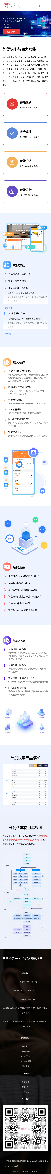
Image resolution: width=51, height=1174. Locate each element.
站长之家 (26, 1026)
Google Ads (25, 1051)
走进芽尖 (25, 1082)
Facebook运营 (25, 1061)
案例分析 (25, 1087)
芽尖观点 (25, 1092)
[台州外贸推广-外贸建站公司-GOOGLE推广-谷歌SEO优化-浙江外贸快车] (13, 5)
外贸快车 (25, 1046)
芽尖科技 (27, 1021)
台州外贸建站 (17, 1021)
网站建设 (25, 1066)
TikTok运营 (25, 1056)
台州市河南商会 (37, 1021)
